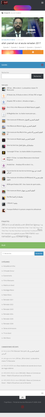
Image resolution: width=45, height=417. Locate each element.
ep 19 (14, 230)
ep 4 (7, 228)
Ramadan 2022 (8, 304)
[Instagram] (12, 52)
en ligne (34, 224)
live (27, 233)
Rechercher (5, 72)
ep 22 (23, 230)
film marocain (6, 233)
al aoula (16, 224)
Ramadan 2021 (8, 300)
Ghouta (12, 233)
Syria (30, 237)
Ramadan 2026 (8, 324)
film (40, 230)
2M (3, 224)
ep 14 (39, 227)
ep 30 (36, 230)
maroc (32, 233)
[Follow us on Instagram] (42, 65)
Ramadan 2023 (8, 309)
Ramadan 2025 (8, 319)
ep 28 (33, 230)
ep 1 (39, 225)
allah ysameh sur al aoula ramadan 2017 (21, 43)
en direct (27, 224)
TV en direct (7, 333)
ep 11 (28, 227)
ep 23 (26, 230)
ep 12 (32, 227)
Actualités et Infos (8, 40)
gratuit (17, 233)
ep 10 (24, 227)
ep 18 (11, 230)
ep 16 (5, 230)
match (37, 233)
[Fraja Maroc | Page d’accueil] (5, 2)
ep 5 (10, 227)
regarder (13, 237)
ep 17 (8, 230)
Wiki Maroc (7, 338)
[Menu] (42, 2)
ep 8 (18, 227)
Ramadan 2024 (8, 314)
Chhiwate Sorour (8, 271)
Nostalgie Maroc (8, 290)
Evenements (7, 276)
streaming (22, 236)
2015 (7, 225)
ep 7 (16, 227)
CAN (21, 225)
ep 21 (20, 230)
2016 (11, 225)
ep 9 (21, 227)
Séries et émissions (9, 328)
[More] (32, 52)
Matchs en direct (8, 285)
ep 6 (13, 228)
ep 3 (4, 228)
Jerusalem (22, 233)
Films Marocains (8, 280)
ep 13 (35, 227)
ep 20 (17, 230)
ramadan (6, 236)
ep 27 (29, 230)
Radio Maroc (7, 295)
